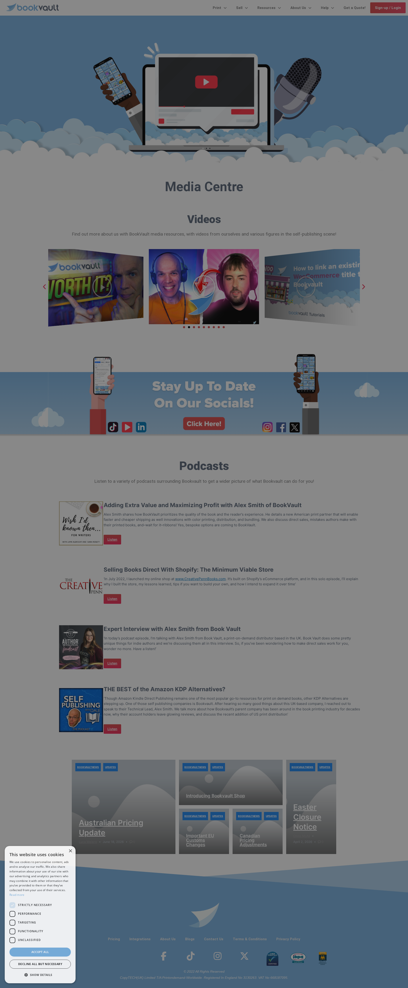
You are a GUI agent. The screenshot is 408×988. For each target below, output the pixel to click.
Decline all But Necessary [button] (40, 964)
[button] (40, 975)
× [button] (70, 851)
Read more (17, 895)
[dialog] (40, 914)
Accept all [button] (40, 952)
